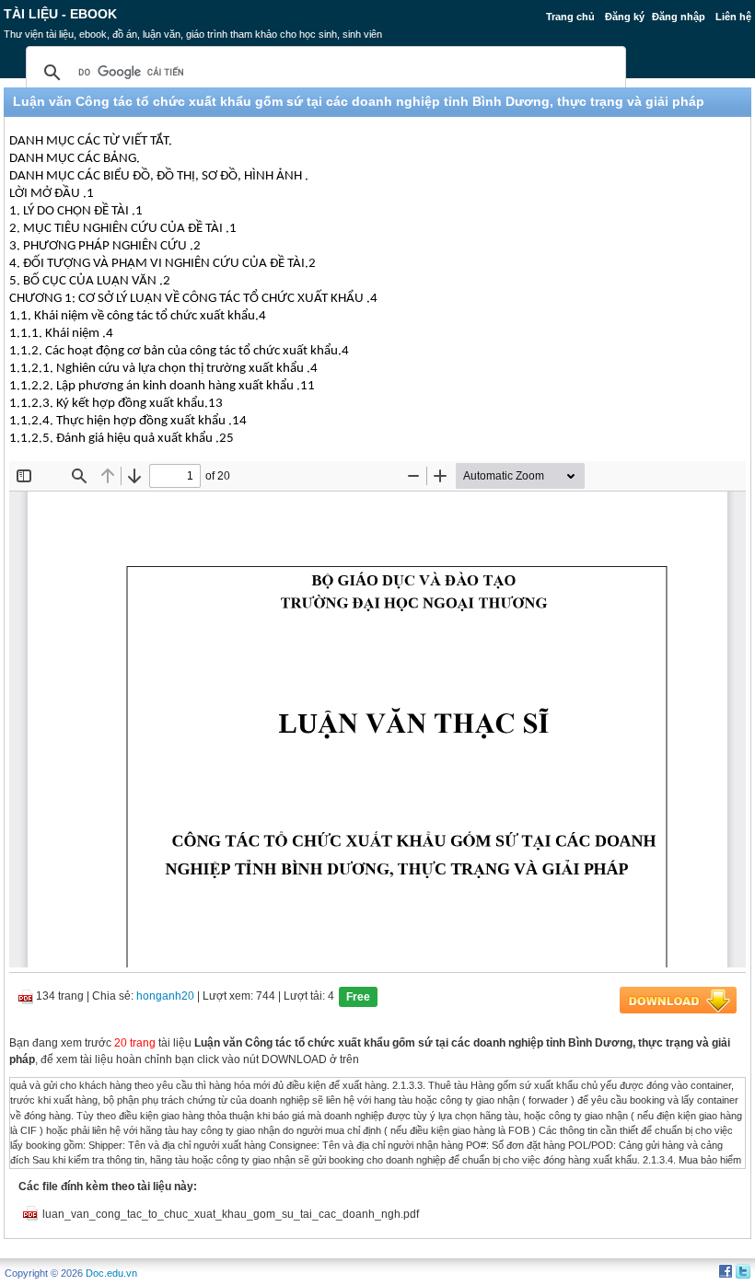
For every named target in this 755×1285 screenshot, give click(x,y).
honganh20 (165, 996)
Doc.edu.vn (111, 1273)
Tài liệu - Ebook (60, 13)
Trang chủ (570, 16)
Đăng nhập (678, 16)
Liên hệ (733, 16)
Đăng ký (625, 16)
